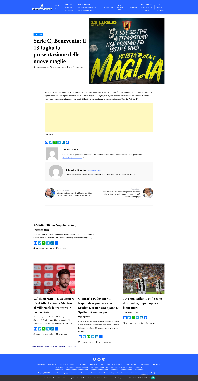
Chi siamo (82, 364)
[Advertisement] (99, 117)
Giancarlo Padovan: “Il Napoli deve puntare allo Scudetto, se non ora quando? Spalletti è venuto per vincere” (98, 308)
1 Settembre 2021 (87, 342)
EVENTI (38, 35)
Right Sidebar (126, 368)
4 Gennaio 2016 (41, 248)
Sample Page (139, 368)
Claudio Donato (41, 67)
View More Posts (94, 170)
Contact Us (93, 364)
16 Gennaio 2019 (132, 323)
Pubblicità (114, 368)
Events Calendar (130, 364)
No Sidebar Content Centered (77, 368)
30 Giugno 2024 (58, 67)
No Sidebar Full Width (99, 368)
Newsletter (156, 364)
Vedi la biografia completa (72, 158)
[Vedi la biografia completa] (83, 157)
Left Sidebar (144, 364)
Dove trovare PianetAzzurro (110, 364)
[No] (195, 378)
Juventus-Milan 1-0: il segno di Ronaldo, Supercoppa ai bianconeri (142, 303)
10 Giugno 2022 (42, 334)
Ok (153, 378)
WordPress (144, 373)
